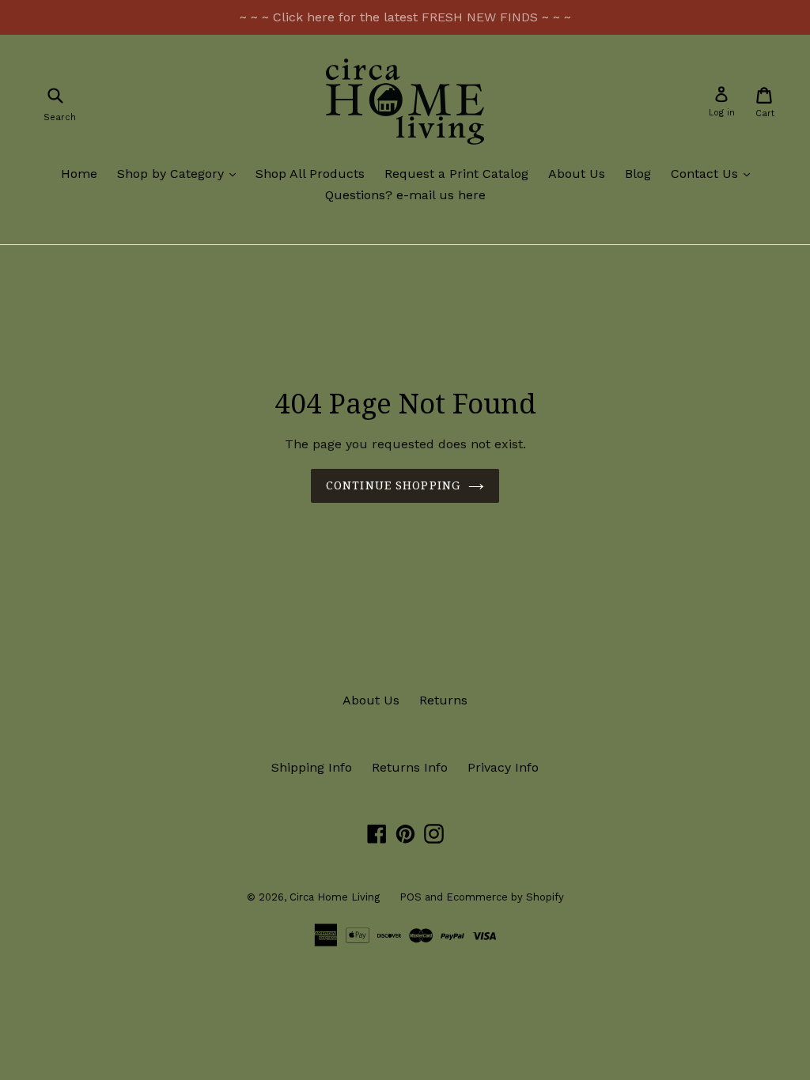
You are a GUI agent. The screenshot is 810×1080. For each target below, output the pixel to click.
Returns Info (410, 767)
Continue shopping (393, 485)
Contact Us (714, 173)
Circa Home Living (335, 897)
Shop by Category (180, 173)
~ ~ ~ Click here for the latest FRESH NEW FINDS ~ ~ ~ (405, 17)
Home (79, 173)
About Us (576, 173)
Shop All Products (310, 173)
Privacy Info (503, 767)
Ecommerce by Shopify (505, 897)
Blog (638, 173)
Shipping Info (311, 767)
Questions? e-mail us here (405, 194)
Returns (443, 700)
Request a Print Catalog (456, 173)
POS (410, 897)
